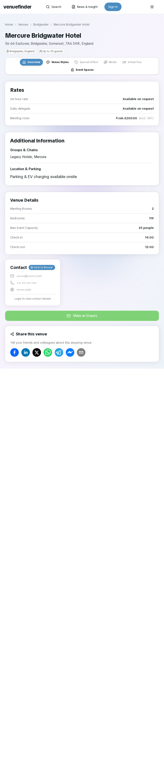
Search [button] (56, 7)
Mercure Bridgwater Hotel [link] (71, 24)
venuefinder (17, 6)
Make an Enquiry (85, 315)
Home (9, 24)
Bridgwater (41, 24)
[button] (32, 282)
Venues (23, 24)
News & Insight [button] (87, 7)
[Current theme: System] (152, 7)
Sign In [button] (113, 7)
